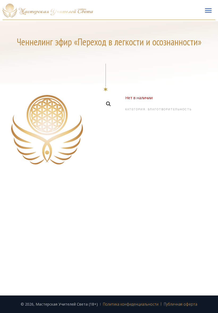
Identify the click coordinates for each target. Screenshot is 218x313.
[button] (108, 104)
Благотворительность (170, 109)
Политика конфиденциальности (130, 304)
